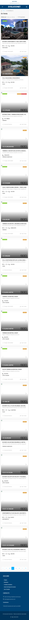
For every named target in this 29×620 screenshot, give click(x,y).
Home (3, 10)
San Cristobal (7, 589)
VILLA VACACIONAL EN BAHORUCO (11, 78)
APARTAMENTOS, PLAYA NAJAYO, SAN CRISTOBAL (15, 513)
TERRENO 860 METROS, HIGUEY (10, 333)
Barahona (6, 582)
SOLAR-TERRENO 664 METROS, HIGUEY (12, 369)
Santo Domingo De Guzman (10, 586)
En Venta (24, 21)
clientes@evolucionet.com (14, 3)
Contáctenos (5, 602)
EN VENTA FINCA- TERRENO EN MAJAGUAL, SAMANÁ (15, 114)
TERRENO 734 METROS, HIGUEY (10, 296)
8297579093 (14, 1)
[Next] (22, 568)
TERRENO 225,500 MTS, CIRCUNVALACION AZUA (14, 223)
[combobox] (12, 17)
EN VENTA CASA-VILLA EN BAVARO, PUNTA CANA (14, 549)
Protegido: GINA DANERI (8, 51)
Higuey (5, 580)
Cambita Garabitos (8, 584)
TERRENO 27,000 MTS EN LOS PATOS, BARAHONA (14, 151)
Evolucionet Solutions (8, 124)
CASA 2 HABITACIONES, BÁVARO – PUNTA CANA (14, 187)
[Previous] (3, 568)
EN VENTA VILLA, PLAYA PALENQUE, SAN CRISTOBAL (15, 405)
